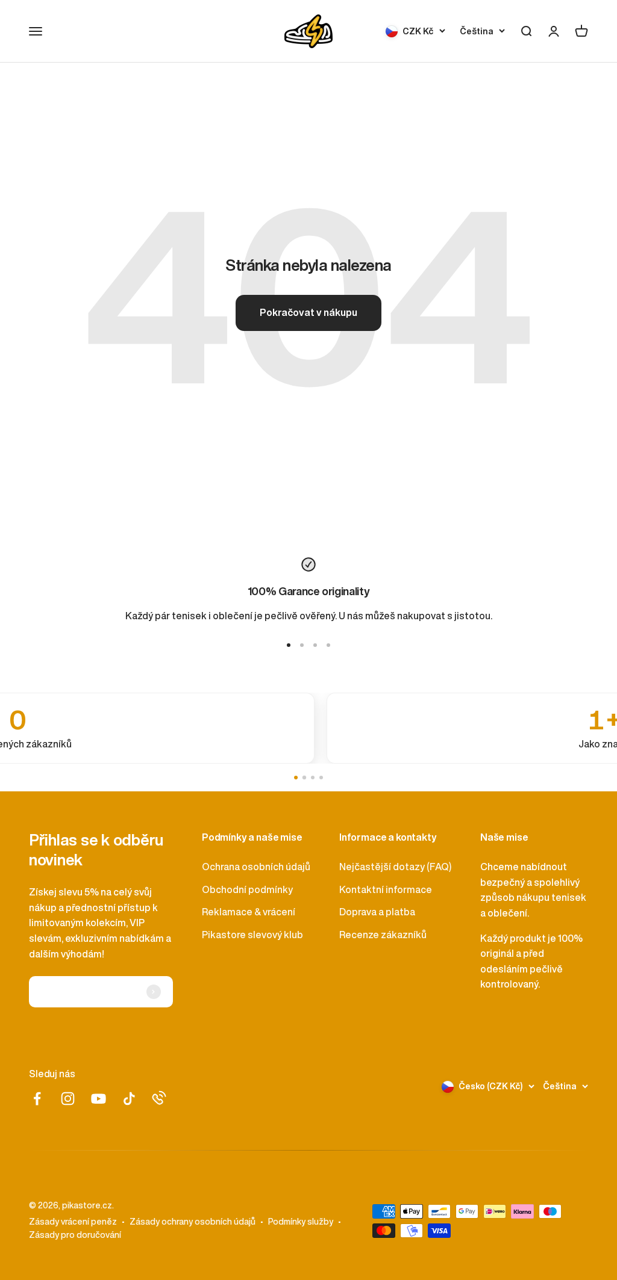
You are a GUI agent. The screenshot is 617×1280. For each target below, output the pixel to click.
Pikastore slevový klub (252, 934)
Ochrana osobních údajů (256, 866)
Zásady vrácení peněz (73, 1221)
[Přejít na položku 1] (288, 645)
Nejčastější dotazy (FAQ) (395, 866)
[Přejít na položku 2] (302, 645)
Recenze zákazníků (383, 934)
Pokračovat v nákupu (308, 312)
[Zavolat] (159, 1097)
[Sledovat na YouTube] (98, 1098)
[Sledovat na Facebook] (37, 1098)
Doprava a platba (377, 912)
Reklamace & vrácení (248, 912)
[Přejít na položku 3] (315, 645)
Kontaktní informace (385, 889)
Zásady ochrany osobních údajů (192, 1221)
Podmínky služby (300, 1221)
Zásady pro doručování (75, 1235)
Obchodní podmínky (247, 889)
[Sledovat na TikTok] (129, 1098)
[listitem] (308, 728)
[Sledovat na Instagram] (68, 1098)
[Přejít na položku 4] (328, 645)
